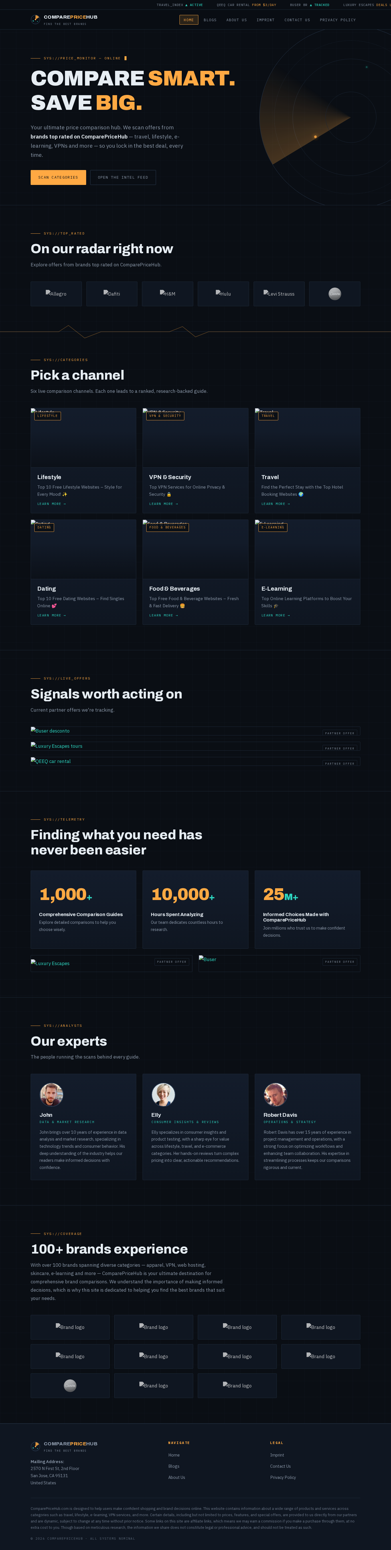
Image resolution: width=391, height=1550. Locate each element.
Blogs (210, 19)
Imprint (266, 19)
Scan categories (58, 177)
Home (189, 19)
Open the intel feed (123, 177)
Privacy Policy (338, 19)
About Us (236, 19)
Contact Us (297, 19)
